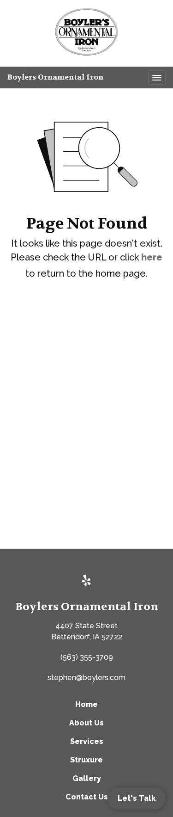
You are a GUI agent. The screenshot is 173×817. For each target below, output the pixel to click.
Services (86, 741)
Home (86, 704)
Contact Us (87, 796)
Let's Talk (136, 798)
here (151, 257)
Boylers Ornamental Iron (55, 77)
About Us (86, 722)
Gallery (86, 778)
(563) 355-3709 (86, 657)
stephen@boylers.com (86, 677)
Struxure (86, 759)
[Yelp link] (86, 581)
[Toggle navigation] (157, 77)
